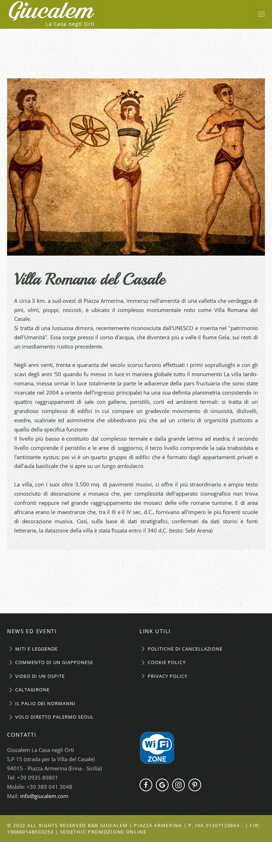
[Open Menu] (261, 14)
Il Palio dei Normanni (45, 703)
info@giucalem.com (44, 795)
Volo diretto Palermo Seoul (54, 717)
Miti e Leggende (36, 649)
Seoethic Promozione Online (103, 832)
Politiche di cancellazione (185, 649)
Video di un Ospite (40, 676)
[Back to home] (51, 14)
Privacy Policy (167, 676)
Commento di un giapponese (54, 662)
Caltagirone (32, 689)
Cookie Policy (167, 662)
